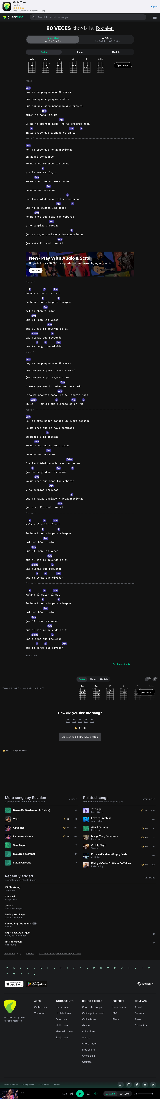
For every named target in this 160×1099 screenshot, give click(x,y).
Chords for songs (92, 1007)
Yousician (39, 1013)
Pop (35, 656)
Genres (86, 1025)
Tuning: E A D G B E (10, 688)
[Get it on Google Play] (36, 984)
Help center (119, 1007)
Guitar (44, 52)
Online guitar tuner (93, 1013)
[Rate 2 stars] (74, 720)
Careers (139, 1013)
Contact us (141, 1025)
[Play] (80, 1093)
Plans (115, 1019)
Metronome (88, 1049)
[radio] (111, 1093)
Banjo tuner (62, 1037)
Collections (88, 1031)
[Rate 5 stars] (92, 720)
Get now (36, 270)
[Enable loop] (88, 1093)
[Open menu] (155, 17)
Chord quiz (88, 1055)
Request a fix (123, 664)
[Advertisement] (80, 1078)
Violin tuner (62, 1025)
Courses (87, 1061)
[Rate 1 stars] (68, 720)
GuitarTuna (9, 953)
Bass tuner (62, 1019)
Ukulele (116, 52)
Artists (86, 1037)
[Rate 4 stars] (86, 720)
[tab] (52, 39)
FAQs (115, 1013)
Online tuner (89, 1019)
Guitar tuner (63, 1007)
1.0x (64, 1093)
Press (138, 1019)
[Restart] (71, 1093)
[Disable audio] (96, 1093)
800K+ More (148, 799)
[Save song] (22, 1093)
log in (78, 736)
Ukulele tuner (63, 1013)
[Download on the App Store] (14, 984)
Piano (80, 52)
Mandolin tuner (64, 1031)
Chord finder (89, 1043)
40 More (72, 799)
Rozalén (105, 28)
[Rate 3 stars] (80, 720)
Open (154, 6)
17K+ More (149, 878)
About (138, 1007)
